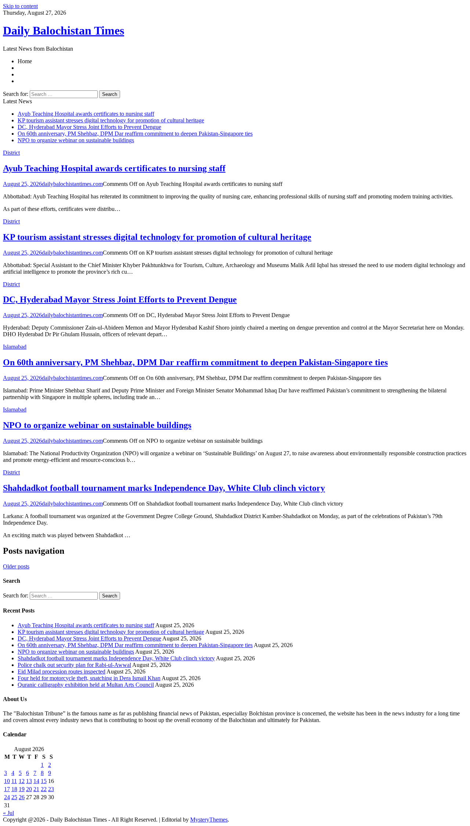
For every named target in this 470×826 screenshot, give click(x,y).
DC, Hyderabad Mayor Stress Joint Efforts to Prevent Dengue (89, 127)
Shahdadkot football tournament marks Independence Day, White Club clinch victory (164, 488)
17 (7, 789)
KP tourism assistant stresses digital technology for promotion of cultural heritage (111, 120)
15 (44, 781)
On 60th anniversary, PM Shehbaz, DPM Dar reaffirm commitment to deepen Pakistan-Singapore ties (135, 133)
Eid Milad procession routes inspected (61, 671)
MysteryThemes (209, 819)
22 (44, 789)
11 (14, 781)
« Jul (8, 813)
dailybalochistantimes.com (72, 184)
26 (22, 797)
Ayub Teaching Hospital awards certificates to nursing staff (86, 114)
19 (22, 789)
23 (51, 789)
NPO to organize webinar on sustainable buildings (76, 140)
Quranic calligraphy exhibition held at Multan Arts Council (86, 685)
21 (36, 789)
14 (36, 781)
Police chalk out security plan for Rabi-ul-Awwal (74, 665)
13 (29, 781)
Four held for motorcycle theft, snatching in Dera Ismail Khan (89, 678)
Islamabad (14, 347)
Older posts (16, 566)
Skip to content (20, 6)
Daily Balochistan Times (63, 30)
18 (14, 789)
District (11, 153)
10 (7, 781)
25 (14, 797)
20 (29, 789)
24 (7, 797)
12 (22, 781)
